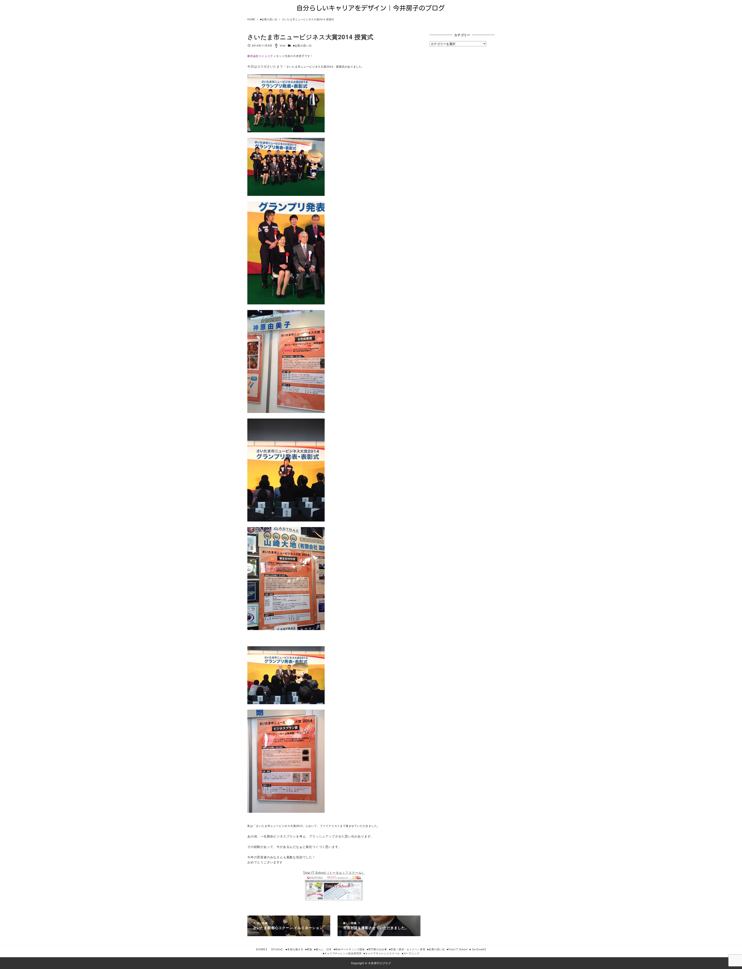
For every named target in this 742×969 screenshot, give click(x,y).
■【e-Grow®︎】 (478, 949)
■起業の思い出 (302, 45)
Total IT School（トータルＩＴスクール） (334, 872)
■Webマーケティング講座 (349, 949)
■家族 (308, 949)
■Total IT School (457, 949)
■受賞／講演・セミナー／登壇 (407, 949)
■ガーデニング (411, 953)
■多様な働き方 (294, 949)
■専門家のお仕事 (377, 949)
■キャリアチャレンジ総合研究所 (342, 953)
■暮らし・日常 (323, 949)
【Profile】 (277, 949)
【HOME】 (261, 949)
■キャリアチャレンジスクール (381, 953)
